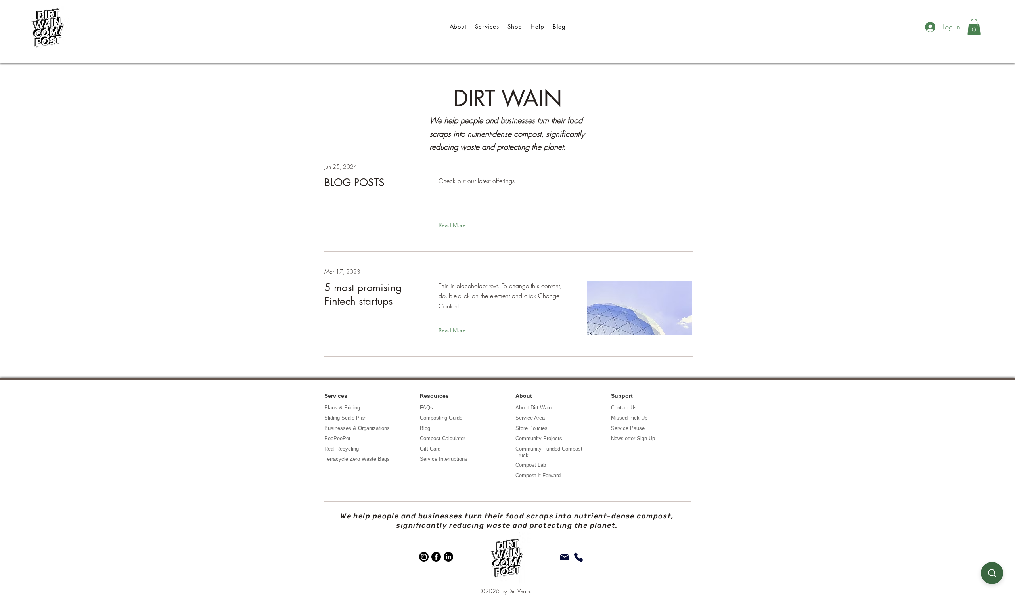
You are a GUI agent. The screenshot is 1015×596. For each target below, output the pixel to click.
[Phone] (578, 557)
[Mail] (564, 557)
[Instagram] (424, 557)
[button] (974, 27)
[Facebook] (436, 557)
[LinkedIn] (448, 557)
